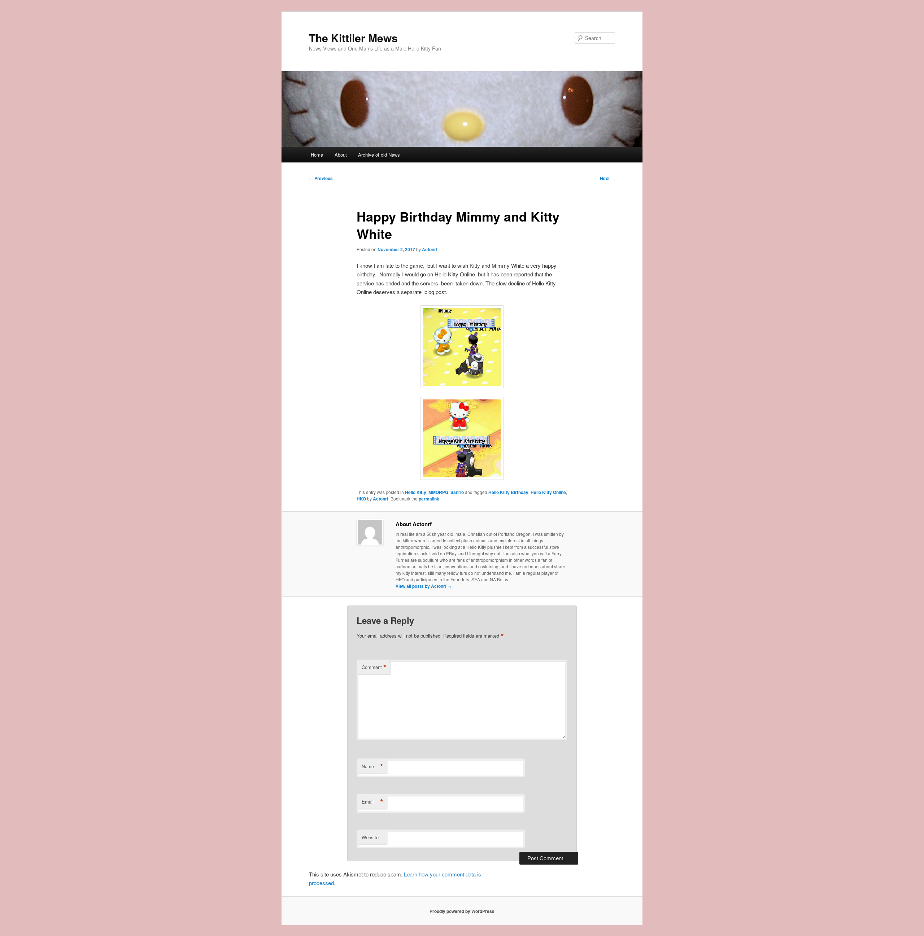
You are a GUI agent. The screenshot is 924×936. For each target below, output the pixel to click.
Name (372, 766)
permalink (429, 498)
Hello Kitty (415, 492)
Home (317, 154)
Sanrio (457, 492)
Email (372, 802)
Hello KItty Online (548, 492)
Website (370, 837)
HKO (361, 498)
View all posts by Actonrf (424, 586)
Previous (321, 178)
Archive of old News (379, 154)
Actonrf (429, 249)
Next (607, 178)
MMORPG (438, 492)
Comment (374, 667)
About (341, 154)
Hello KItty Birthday (508, 492)
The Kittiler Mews (353, 37)
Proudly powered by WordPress (462, 911)
